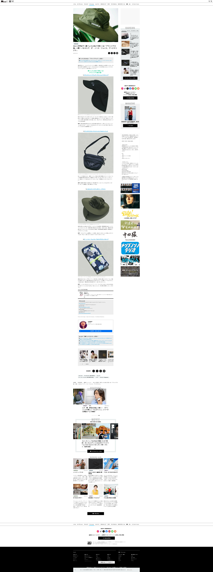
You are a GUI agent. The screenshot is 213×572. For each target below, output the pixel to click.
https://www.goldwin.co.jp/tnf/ (84, 307)
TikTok (125, 88)
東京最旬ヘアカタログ (94, 497)
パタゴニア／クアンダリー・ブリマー (96, 189)
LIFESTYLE (76, 470)
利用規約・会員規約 (122, 567)
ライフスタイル (114, 4)
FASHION (76, 43)
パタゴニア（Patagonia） (104, 377)
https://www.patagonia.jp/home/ (85, 313)
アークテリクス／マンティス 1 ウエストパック (96, 131)
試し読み (131, 125)
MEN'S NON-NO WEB (4, 1)
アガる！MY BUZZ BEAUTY (111, 472)
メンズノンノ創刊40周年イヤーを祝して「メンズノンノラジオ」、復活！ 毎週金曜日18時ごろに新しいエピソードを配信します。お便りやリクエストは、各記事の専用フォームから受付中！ (80, 478)
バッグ (97, 377)
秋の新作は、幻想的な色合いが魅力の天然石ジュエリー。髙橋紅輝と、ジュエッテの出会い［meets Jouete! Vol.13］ (93, 361)
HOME (74, 382)
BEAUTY (85, 405)
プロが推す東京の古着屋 (110, 497)
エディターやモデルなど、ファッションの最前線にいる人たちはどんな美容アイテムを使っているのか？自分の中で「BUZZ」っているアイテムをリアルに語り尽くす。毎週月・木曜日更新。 (111, 478)
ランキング (86, 4)
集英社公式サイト (90, 567)
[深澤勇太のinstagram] (84, 297)
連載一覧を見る (95, 513)
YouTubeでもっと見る (97, 451)
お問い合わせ (109, 567)
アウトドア (80, 375)
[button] (84, 364)
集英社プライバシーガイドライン (100, 567)
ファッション (91, 4)
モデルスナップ (103, 4)
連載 (127, 4)
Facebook (130, 88)
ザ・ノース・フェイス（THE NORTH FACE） (86, 377)
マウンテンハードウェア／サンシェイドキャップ (96, 75)
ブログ (108, 4)
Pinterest (133, 88)
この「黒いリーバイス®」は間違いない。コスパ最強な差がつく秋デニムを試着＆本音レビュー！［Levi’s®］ (102, 361)
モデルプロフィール (121, 4)
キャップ (98, 375)
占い (130, 4)
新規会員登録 (131, 97)
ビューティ (97, 4)
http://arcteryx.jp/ (82, 303)
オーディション (80, 4)
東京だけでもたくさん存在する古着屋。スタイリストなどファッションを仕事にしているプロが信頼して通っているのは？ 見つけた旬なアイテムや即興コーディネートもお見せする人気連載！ (111, 504)
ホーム (75, 4)
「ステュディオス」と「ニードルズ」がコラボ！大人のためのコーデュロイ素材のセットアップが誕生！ (134, 37)
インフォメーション (135, 4)
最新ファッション (87, 382)
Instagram (122, 88)
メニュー (211, 1)
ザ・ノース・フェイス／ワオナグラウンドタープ (96, 239)
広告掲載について (115, 567)
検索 (209, 1)
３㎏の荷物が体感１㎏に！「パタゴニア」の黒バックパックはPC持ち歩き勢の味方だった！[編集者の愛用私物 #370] (134, 64)
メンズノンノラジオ (78, 472)
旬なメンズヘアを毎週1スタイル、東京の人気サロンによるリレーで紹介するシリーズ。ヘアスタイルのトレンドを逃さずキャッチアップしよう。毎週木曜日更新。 (95, 504)
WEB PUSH (138, 88)
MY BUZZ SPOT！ (78, 497)
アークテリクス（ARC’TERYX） (89, 375)
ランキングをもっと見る (130, 78)
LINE (117, 53)
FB (112, 53)
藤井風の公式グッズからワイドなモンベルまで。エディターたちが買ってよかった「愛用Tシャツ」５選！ (134, 45)
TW (109, 53)
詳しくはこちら (130, 569)
